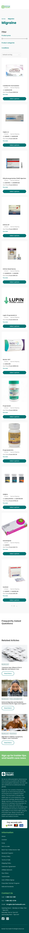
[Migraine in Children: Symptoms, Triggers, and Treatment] (14, 722)
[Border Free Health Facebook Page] (3, 919)
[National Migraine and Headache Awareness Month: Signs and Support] (14, 687)
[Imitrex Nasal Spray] (14, 254)
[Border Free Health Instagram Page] (7, 919)
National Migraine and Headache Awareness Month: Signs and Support (14, 703)
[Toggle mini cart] (26, 4)
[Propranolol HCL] (14, 435)
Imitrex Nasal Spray (9, 269)
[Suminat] (14, 572)
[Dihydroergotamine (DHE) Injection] (14, 163)
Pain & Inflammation (16, 699)
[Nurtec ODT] (14, 344)
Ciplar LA (6, 132)
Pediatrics (13, 733)
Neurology (5, 664)
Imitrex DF (6, 225)
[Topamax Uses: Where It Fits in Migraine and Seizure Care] (14, 653)
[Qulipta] (14, 479)
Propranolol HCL (8, 450)
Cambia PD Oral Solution (11, 86)
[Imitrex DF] (14, 209)
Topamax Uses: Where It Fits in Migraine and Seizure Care (12, 668)
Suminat (5, 587)
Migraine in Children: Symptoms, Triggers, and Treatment (12, 737)
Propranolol (7, 406)
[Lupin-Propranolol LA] (14, 300)
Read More (8, 673)
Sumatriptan (7, 541)
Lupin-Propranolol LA (10, 315)
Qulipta (5, 494)
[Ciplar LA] (14, 117)
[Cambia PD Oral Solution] (14, 70)
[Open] (3, 2)
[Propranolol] (14, 391)
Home (3, 19)
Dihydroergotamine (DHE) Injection (14, 178)
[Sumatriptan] (14, 525)
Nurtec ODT (6, 359)
